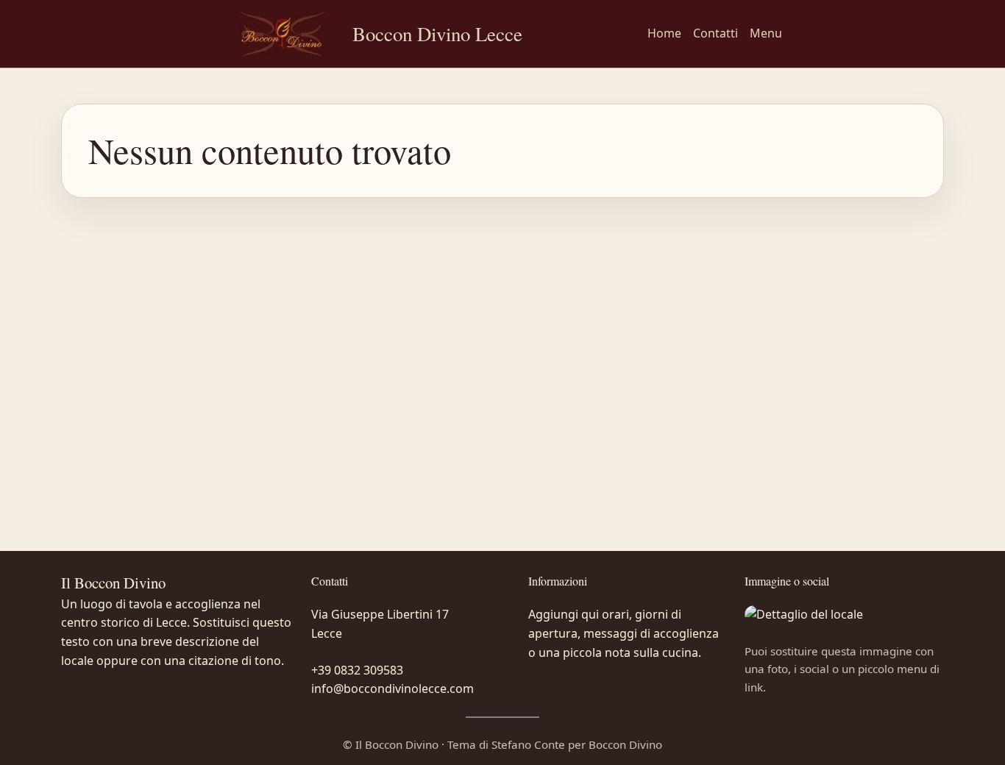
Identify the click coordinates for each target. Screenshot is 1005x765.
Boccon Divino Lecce (437, 34)
